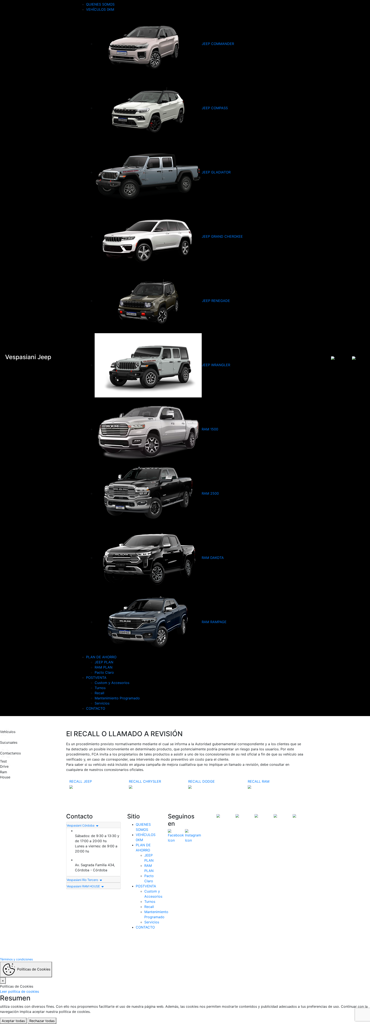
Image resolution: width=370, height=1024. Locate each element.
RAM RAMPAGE (214, 622)
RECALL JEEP (80, 781)
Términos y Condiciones (168, 944)
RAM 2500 (210, 493)
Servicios (102, 703)
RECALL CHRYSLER (145, 781)
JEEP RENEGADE (216, 301)
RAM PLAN (103, 667)
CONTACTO (95, 708)
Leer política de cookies (19, 991)
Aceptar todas (13, 1021)
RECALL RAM (258, 781)
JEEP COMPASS (215, 108)
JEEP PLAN (104, 662)
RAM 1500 (210, 429)
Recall (99, 693)
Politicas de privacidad (203, 944)
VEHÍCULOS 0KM (100, 9)
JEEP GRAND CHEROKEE (222, 236)
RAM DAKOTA (213, 557)
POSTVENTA (96, 677)
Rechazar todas (42, 1021)
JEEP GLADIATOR (216, 172)
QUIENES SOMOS (100, 4)
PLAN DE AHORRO (101, 657)
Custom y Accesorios (112, 683)
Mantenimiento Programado (117, 698)
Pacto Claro (104, 672)
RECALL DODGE (201, 781)
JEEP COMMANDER (218, 44)
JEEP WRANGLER (216, 365)
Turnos (100, 688)
